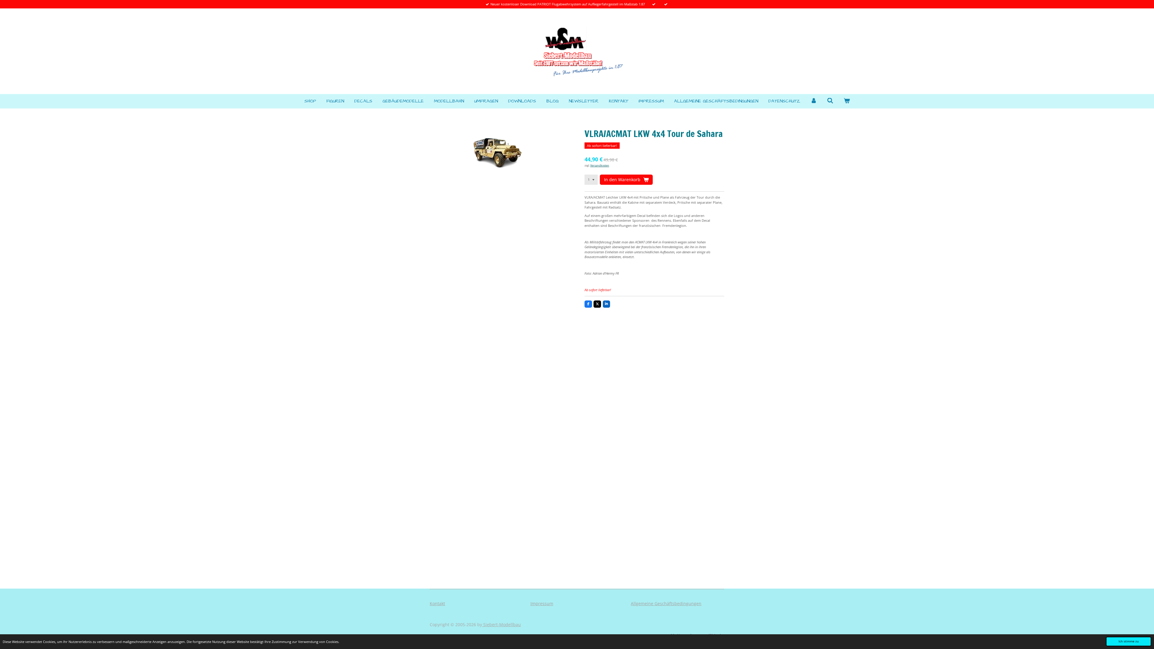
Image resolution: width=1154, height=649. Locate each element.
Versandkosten (599, 165)
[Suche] (830, 101)
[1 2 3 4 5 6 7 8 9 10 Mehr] (591, 180)
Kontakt (437, 603)
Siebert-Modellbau (501, 624)
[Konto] (813, 101)
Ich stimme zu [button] (1129, 641)
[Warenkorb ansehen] (846, 101)
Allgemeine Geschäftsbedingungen (666, 603)
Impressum (541, 603)
